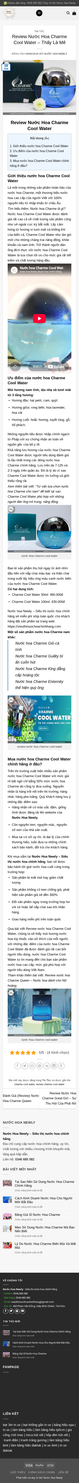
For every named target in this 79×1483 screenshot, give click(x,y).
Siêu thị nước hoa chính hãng (41, 1289)
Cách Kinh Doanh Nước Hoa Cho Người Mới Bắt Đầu (43, 1200)
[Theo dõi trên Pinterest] (17, 1311)
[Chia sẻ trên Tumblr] (61, 1066)
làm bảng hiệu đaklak (26, 1445)
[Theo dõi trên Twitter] (11, 1311)
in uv (6, 1430)
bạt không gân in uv (37, 1425)
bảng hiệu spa (64, 1425)
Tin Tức (39, 31)
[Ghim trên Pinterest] (39, 1066)
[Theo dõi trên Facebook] (5, 1311)
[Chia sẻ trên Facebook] (17, 1066)
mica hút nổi (34, 1435)
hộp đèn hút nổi (57, 1435)
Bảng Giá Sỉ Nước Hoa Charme (37, 1215)
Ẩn (46, 138)
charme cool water (24, 1084)
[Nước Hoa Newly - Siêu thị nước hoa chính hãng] (18, 13)
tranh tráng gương (34, 1440)
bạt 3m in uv (12, 1425)
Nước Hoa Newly (16, 1134)
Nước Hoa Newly (66, 3)
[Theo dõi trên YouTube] (22, 1311)
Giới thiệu (17, 1472)
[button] (39, 13)
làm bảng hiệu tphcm (50, 1430)
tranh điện (11, 1440)
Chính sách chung (41, 1472)
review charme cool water (50, 1084)
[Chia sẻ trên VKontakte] (47, 1066)
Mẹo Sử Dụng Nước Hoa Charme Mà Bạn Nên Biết (45, 1229)
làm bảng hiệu (22, 1430)
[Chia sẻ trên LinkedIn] (54, 1066)
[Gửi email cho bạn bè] (32, 1066)
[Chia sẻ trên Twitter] (25, 1066)
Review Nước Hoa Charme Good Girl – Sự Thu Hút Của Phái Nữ (59, 1098)
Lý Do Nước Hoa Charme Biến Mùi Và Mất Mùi (45, 1245)
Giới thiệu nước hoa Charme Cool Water (39, 146)
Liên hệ (63, 1472)
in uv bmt (50, 1445)
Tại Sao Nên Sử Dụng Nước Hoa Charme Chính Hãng (44, 1183)
